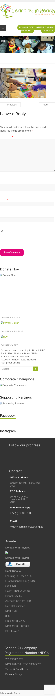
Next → (47, 104)
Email (4, 200)
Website (4, 215)
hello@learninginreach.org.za (26, 526)
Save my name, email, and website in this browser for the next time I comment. (24, 236)
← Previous (10, 104)
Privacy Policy (13, 674)
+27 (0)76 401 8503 (21, 513)
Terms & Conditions (16, 669)
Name (4, 181)
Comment (6, 137)
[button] (48, 30)
